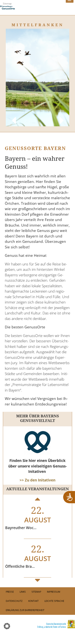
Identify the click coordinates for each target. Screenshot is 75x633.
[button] (7, 626)
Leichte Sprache (54, 601)
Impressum (53, 591)
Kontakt (33, 601)
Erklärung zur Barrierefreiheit (25, 610)
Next (61, 117)
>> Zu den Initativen (37, 480)
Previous (13, 117)
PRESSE (10, 591)
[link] (37, 624)
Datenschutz (14, 601)
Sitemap (7, 3)
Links (23, 591)
